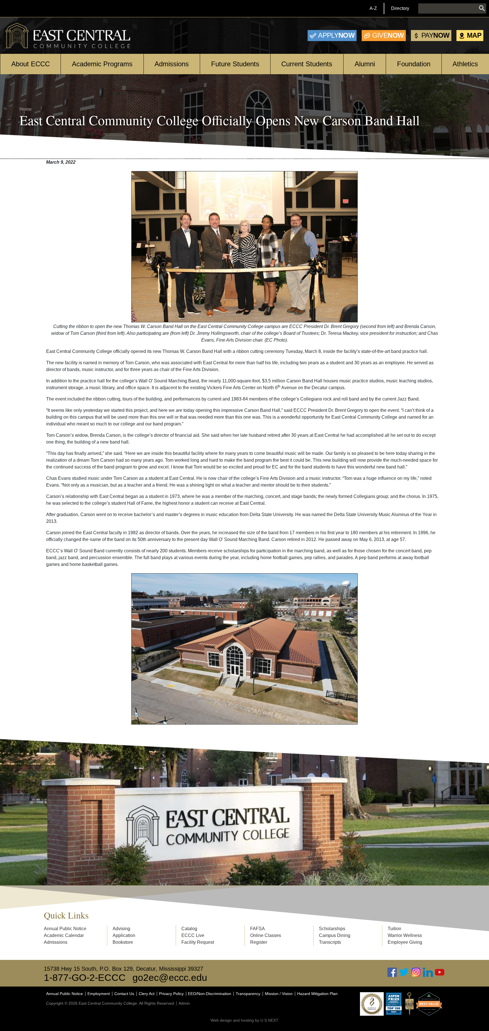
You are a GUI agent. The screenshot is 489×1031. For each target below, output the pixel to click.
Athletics (465, 64)
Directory (400, 8)
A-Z (373, 8)
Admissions (172, 64)
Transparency (248, 994)
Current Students (306, 64)
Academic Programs (102, 64)
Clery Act (147, 994)
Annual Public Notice (65, 928)
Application (124, 935)
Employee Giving (405, 942)
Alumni (365, 64)
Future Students (235, 64)
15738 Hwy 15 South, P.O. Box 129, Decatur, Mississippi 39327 (123, 969)
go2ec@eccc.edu (169, 977)
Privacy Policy (171, 994)
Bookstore (123, 942)
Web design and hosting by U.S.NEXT (244, 1020)
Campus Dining (334, 935)
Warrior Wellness (405, 935)
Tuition (394, 928)
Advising (121, 928)
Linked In (427, 972)
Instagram (416, 972)
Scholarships (332, 928)
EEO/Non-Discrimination (209, 994)
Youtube (439, 972)
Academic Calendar (64, 935)
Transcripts (330, 942)
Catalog (189, 928)
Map (474, 35)
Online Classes (265, 935)
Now (336, 35)
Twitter (404, 972)
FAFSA (257, 928)
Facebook (392, 972)
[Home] (68, 35)
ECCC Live (192, 935)
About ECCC (30, 64)
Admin (184, 1003)
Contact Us (124, 994)
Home (26, 109)
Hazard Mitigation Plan (317, 994)
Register (258, 942)
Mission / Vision (279, 994)
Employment (98, 994)
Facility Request (197, 942)
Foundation (413, 64)
